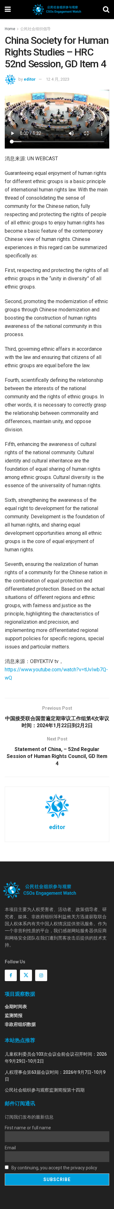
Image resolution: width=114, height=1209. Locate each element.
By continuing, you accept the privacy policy (53, 1167)
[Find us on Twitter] (26, 975)
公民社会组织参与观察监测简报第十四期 (45, 1090)
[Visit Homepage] (56, 9)
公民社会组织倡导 (35, 29)
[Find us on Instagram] (41, 975)
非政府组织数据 (20, 1024)
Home (10, 29)
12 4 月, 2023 (57, 79)
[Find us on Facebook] (11, 975)
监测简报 (13, 1015)
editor (30, 79)
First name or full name (28, 1127)
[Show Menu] (8, 9)
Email (10, 1147)
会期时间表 (16, 1006)
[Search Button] (106, 9)
